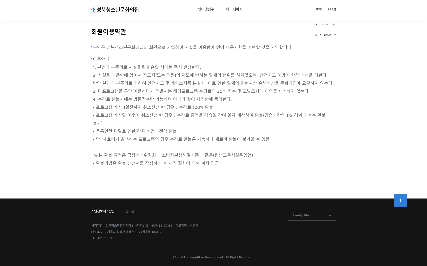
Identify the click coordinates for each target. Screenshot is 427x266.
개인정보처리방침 (103, 211)
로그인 (319, 9)
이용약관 (128, 211)
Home (315, 35)
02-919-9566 (107, 238)
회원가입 (331, 9)
